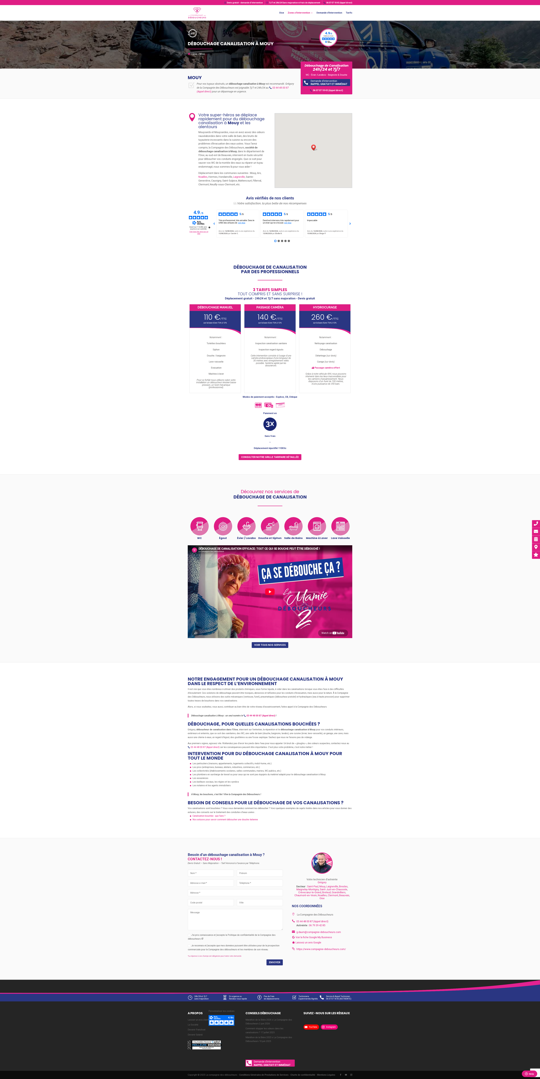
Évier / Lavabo (246, 538)
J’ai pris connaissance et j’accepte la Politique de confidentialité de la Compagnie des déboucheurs (231, 937)
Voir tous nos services (270, 644)
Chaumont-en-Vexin (305, 895)
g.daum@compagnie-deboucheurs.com (318, 932)
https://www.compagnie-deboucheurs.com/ (321, 949)
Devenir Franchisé (196, 1029)
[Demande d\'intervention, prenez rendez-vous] (536, 539)
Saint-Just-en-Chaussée (333, 889)
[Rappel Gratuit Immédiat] (536, 523)
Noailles (202, 176)
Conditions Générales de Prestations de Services (263, 1075)
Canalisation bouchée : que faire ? (209, 816)
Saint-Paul (312, 886)
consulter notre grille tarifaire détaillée (270, 457)
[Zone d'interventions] (536, 547)
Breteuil (326, 892)
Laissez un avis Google (308, 942)
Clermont (333, 895)
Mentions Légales (326, 1075)
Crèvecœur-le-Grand (309, 892)
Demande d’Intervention (329, 13)
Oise (281, 13)
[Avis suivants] (350, 224)
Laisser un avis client (198, 1019)
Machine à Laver (317, 538)
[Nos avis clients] (536, 554)
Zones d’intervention (299, 13)
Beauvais (344, 895)
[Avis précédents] (214, 224)
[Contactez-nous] (536, 531)
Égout (223, 538)
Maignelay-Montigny (307, 889)
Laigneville (239, 176)
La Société (193, 1024)
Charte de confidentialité (302, 1075)
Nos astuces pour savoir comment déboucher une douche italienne (225, 819)
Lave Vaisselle (340, 538)
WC (199, 538)
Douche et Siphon (270, 538)
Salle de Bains (293, 538)
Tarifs (349, 13)
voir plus (241, 223)
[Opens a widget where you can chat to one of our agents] (529, 1074)
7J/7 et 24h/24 (294, 3)
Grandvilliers (339, 892)
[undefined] (209, 227)
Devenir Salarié (195, 1034)
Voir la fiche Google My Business (313, 937)
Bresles (343, 886)
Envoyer (274, 962)
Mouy (322, 886)
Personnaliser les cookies (221, 1011)
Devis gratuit (245, 3)
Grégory (322, 882)
